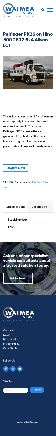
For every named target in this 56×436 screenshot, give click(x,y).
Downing (34, 422)
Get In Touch (18, 278)
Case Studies (11, 348)
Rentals (32, 182)
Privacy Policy (11, 344)
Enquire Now (16, 168)
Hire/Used (9, 339)
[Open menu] (50, 10)
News (6, 335)
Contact (8, 330)
